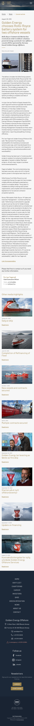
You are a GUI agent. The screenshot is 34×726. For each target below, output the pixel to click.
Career (17, 590)
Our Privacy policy (17, 716)
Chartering (17, 586)
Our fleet (17, 583)
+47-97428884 (12, 282)
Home (4, 14)
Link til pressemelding (9, 261)
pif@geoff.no (11, 284)
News (10, 14)
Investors (17, 594)
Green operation (17, 601)
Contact (17, 612)
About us (17, 608)
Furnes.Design (20, 719)
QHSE (17, 597)
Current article (20, 14)
